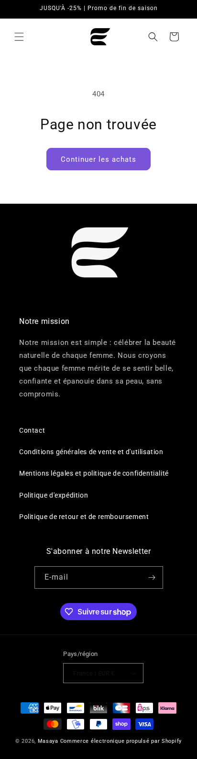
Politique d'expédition (53, 495)
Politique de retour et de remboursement (84, 516)
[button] (19, 36)
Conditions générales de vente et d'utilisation (91, 452)
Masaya (49, 741)
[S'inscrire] (152, 577)
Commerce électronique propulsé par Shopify (121, 741)
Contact (32, 430)
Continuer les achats (98, 159)
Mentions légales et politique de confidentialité (94, 473)
